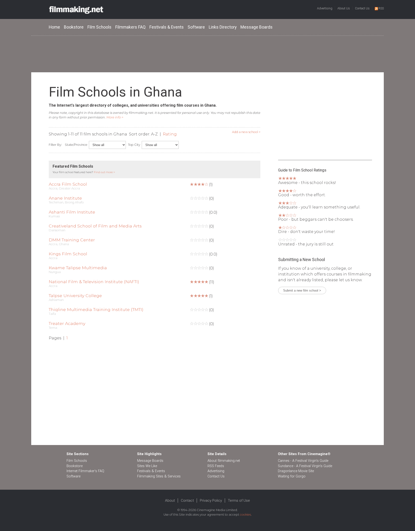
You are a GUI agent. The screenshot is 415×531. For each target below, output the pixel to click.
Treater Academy (67, 323)
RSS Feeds (216, 466)
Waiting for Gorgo (291, 476)
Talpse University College (75, 295)
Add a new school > (246, 132)
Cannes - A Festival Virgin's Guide (303, 461)
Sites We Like (147, 466)
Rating (170, 134)
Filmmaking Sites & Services (159, 476)
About (170, 500)
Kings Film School (68, 253)
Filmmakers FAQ (130, 27)
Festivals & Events (166, 27)
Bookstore (74, 27)
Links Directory (223, 27)
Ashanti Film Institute (72, 211)
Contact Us (362, 8)
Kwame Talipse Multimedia (78, 267)
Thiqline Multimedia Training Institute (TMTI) (96, 309)
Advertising (324, 8)
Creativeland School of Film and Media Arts (95, 225)
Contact (187, 500)
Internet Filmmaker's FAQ (85, 471)
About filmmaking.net (224, 461)
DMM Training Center (72, 239)
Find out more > (104, 172)
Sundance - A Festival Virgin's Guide (305, 466)
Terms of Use (239, 500)
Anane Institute (65, 198)
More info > (114, 117)
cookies (245, 514)
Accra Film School (68, 184)
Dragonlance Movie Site (296, 471)
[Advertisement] (207, 54)
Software (196, 27)
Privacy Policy (211, 500)
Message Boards (256, 27)
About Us (343, 8)
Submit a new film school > (302, 290)
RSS (381, 8)
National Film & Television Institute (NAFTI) (94, 281)
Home (54, 27)
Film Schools (99, 27)
